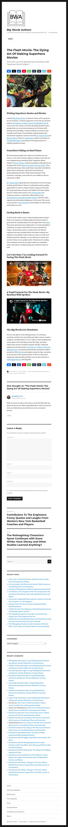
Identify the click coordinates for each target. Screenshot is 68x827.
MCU (48, 222)
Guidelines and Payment (15, 812)
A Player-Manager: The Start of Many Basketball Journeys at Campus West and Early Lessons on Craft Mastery (29, 764)
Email (9, 473)
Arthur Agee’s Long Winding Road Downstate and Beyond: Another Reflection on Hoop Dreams (27, 678)
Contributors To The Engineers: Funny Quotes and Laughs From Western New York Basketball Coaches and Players (28, 757)
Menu (10, 39)
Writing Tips (11, 794)
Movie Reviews (44, 371)
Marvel (16, 373)
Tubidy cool (13, 665)
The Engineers (12, 799)
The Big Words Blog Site (14, 140)
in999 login (13, 683)
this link (21, 352)
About (9, 816)
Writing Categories (13, 790)
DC (8, 373)
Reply (9, 415)
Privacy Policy (23, 821)
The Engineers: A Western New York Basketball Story (29, 123)
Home (9, 786)
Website (10, 481)
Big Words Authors (19, 29)
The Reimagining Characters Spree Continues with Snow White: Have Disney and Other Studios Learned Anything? (30, 745)
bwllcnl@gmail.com (14, 359)
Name (9, 464)
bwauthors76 (13, 371)
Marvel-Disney (12, 138)
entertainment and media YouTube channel (22, 198)
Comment (11, 437)
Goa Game (12, 670)
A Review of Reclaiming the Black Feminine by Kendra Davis (30, 589)
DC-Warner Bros (42, 136)
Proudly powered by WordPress (37, 821)
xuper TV (12, 698)
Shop (9, 803)
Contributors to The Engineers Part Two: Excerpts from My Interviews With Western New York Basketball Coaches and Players (29, 594)
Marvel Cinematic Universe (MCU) (34, 165)
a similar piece (29, 138)
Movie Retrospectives (34, 371)
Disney (11, 373)
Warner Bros (21, 373)
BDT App (12, 660)
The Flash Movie (36, 193)
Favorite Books (12, 807)
